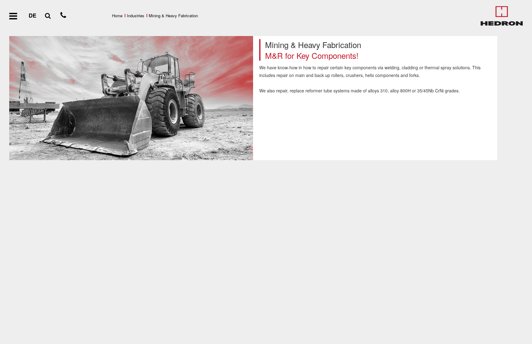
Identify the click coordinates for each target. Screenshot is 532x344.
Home (117, 15)
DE (32, 15)
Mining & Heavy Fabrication (173, 15)
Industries (135, 15)
